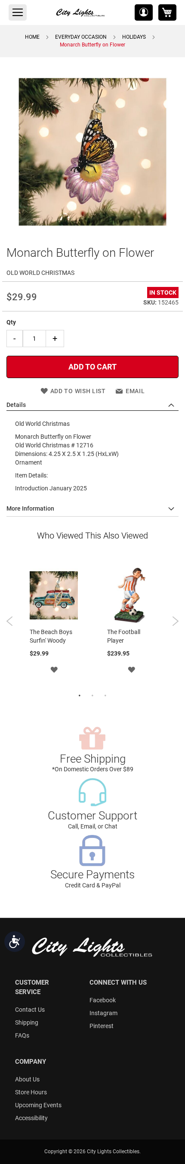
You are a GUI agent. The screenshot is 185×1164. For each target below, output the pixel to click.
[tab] (92, 405)
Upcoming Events (38, 1105)
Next (175, 621)
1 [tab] (79, 696)
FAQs (22, 1035)
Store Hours (31, 1092)
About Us (27, 1079)
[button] (144, 12)
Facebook (102, 1000)
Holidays (134, 37)
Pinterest (101, 1025)
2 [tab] (92, 696)
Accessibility (31, 1118)
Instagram (103, 1013)
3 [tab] (105, 696)
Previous (9, 621)
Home (32, 37)
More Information (30, 508)
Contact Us (30, 1009)
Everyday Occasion (81, 37)
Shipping (26, 1022)
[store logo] (81, 12)
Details (16, 404)
